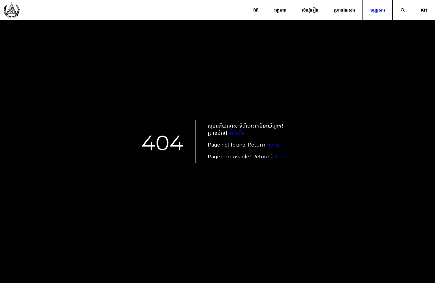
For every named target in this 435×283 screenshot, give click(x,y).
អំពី (256, 10)
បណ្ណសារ (377, 10)
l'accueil (284, 157)
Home (273, 145)
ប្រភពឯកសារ (344, 10)
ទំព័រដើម (236, 133)
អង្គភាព (280, 10)
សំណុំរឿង (310, 10)
